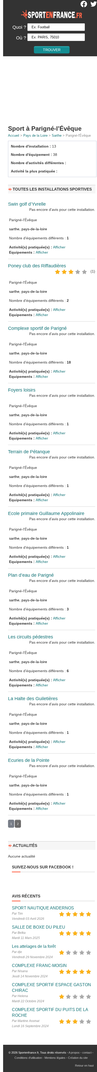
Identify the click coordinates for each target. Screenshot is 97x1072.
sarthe (14, 229)
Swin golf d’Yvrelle (27, 204)
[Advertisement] (48, 90)
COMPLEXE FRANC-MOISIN (39, 965)
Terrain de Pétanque (29, 451)
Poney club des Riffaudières (37, 265)
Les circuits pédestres (30, 636)
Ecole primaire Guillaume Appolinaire (46, 513)
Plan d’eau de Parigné (31, 575)
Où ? (21, 37)
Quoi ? (19, 27)
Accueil (13, 135)
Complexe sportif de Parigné (37, 328)
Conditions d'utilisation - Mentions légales (39, 1057)
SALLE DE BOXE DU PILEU (38, 927)
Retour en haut (84, 1065)
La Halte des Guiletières (33, 698)
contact (87, 1052)
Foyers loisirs (21, 390)
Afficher (59, 247)
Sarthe (57, 135)
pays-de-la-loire (34, 229)
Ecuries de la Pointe (28, 760)
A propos (74, 1052)
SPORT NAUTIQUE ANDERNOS (43, 908)
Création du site (78, 1057)
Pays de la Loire (35, 135)
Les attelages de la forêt (34, 946)
